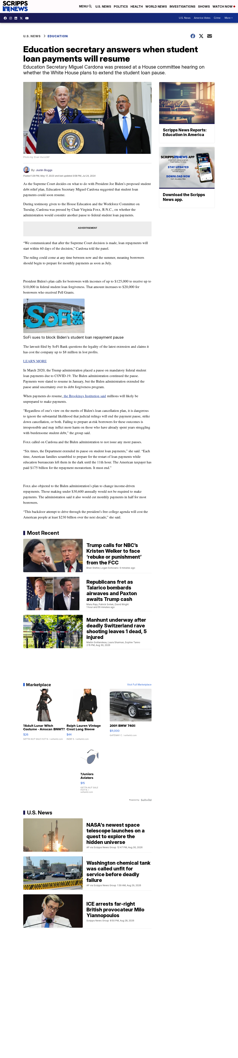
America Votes (202, 18)
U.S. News (103, 6)
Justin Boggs (44, 170)
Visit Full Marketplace (139, 684)
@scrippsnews (27, 18)
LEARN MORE (35, 361)
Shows (204, 6)
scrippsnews (6, 18)
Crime (217, 18)
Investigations (182, 6)
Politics (121, 6)
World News (156, 6)
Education (58, 36)
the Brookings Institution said (84, 396)
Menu (84, 6)
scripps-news (17, 18)
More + (229, 18)
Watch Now (223, 6)
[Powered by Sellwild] (146, 800)
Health (137, 6)
